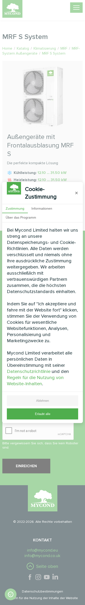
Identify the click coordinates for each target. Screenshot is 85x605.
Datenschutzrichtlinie (29, 371)
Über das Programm (21, 217)
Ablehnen (42, 400)
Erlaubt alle (42, 414)
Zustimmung (15, 208)
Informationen (41, 208)
